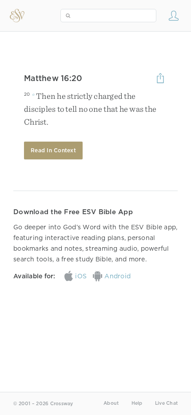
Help (137, 403)
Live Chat (166, 403)
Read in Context (53, 150)
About (111, 403)
